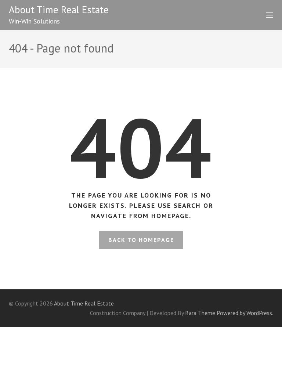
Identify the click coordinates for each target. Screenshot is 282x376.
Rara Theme (200, 313)
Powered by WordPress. (245, 313)
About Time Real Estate (59, 9)
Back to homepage (141, 239)
